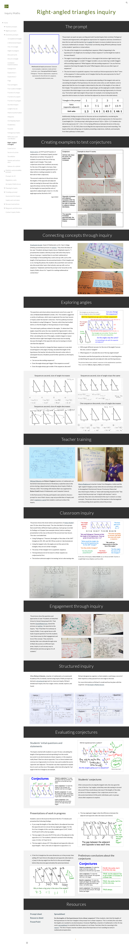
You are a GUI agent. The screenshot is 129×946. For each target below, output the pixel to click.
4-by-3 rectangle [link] (13, 47)
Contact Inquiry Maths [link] (13, 212)
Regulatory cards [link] (11, 180)
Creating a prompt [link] (11, 192)
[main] (76, 12)
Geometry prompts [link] (12, 35)
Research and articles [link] (12, 204)
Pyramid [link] (10, 129)
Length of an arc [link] (13, 109)
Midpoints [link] (11, 117)
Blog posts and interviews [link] (14, 208)
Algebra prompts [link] (11, 31)
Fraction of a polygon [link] (14, 100)
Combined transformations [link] (13, 63)
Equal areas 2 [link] (12, 76)
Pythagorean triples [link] (14, 133)
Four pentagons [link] (13, 85)
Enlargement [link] (12, 68)
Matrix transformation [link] (15, 113)
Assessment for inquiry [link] (13, 196)
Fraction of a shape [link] (14, 92)
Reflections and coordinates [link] (13, 137)
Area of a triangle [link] (13, 59)
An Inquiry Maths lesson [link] (13, 184)
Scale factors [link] (12, 148)
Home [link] (6, 23)
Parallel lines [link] (11, 125)
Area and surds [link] (12, 55)
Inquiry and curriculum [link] (13, 200)
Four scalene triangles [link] (14, 88)
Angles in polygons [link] (13, 51)
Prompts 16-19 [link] (10, 176)
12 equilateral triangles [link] (15, 39)
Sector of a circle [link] (13, 152)
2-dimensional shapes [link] (14, 43)
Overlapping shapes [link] (14, 121)
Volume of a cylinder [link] (14, 166)
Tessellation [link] (11, 156)
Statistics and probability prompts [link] (13, 171)
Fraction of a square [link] (14, 97)
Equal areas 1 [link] (12, 72)
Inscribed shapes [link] (13, 104)
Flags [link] (9, 80)
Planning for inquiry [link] (12, 188)
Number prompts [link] (11, 27)
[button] (126, 2)
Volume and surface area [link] (14, 161)
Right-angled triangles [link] (12, 143)
